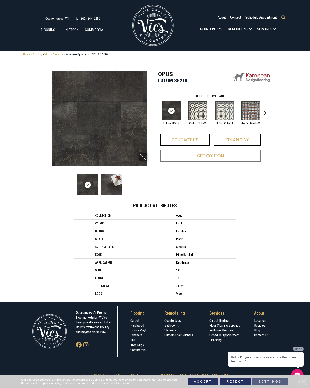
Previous (49, 183)
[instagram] (86, 345)
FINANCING (237, 139)
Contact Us (185, 139)
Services (264, 29)
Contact (235, 17)
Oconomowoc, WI (57, 18)
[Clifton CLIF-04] (224, 110)
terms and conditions (87, 383)
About (222, 17)
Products (58, 54)
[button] (58, 30)
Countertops (211, 29)
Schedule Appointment (261, 17)
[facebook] (79, 345)
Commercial (95, 30)
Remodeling (238, 29)
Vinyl (47, 54)
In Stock (71, 30)
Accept (203, 381)
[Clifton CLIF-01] (197, 110)
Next (150, 183)
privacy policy (52, 383)
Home (26, 54)
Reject (235, 381)
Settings (270, 381)
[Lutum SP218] (171, 110)
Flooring (48, 30)
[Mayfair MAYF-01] (250, 110)
